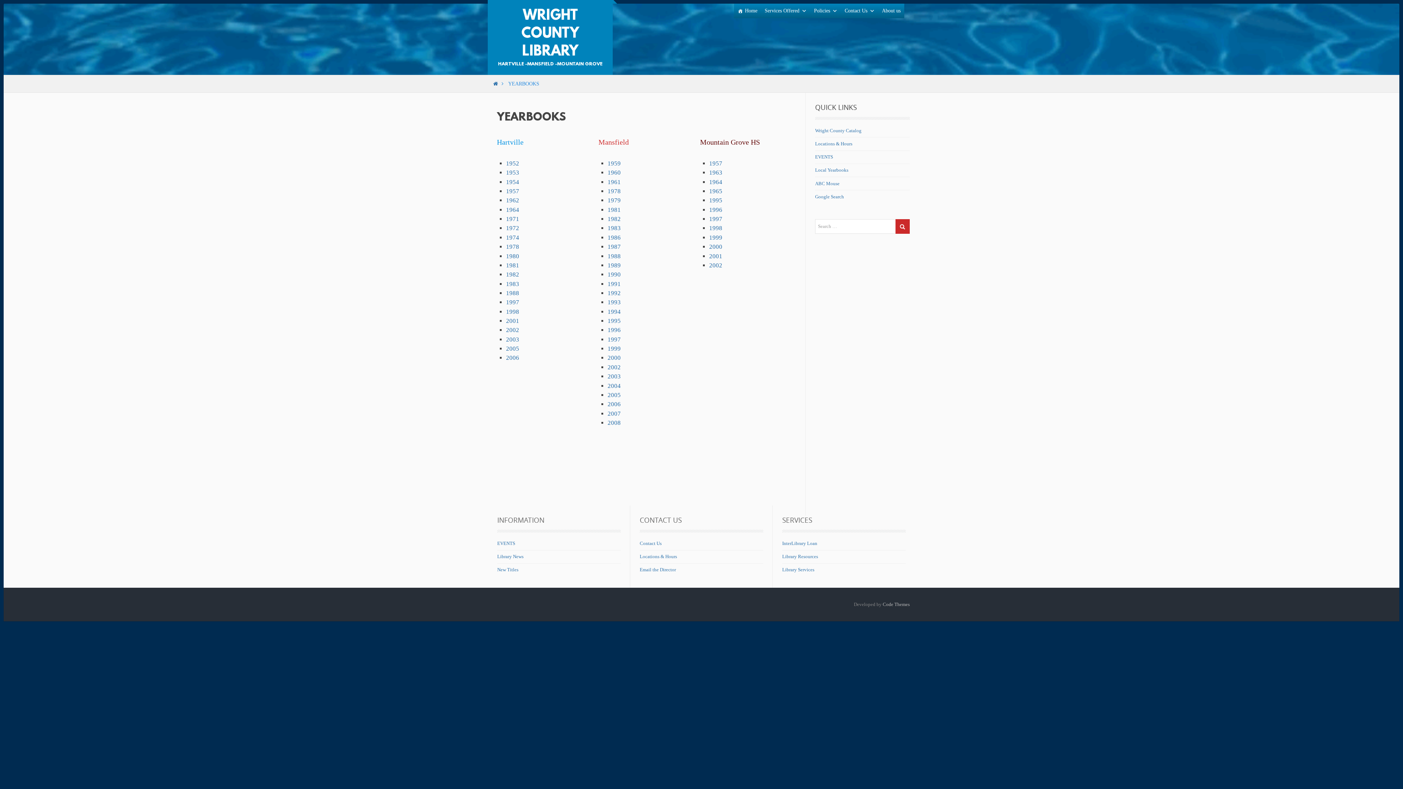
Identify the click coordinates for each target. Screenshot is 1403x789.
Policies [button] (822, 11)
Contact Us (651, 543)
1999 (614, 348)
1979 (614, 200)
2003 (512, 339)
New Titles (507, 569)
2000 (614, 357)
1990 (614, 274)
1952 (512, 163)
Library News (510, 556)
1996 (614, 330)
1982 (512, 274)
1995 (614, 320)
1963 (715, 172)
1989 (614, 265)
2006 (512, 357)
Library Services (798, 569)
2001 (512, 320)
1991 (614, 284)
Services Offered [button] (782, 11)
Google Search (829, 196)
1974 (512, 237)
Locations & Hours (833, 143)
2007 (614, 413)
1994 (614, 311)
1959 (614, 163)
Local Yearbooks (831, 170)
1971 (512, 219)
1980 (512, 256)
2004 (614, 385)
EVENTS (824, 157)
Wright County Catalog (838, 130)
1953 (512, 172)
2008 (614, 422)
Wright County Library (550, 34)
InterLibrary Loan (799, 543)
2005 (512, 348)
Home (751, 11)
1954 (512, 182)
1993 (614, 302)
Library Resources (800, 556)
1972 (512, 228)
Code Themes (896, 604)
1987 (614, 246)
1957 (512, 191)
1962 (512, 200)
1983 (512, 284)
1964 (512, 209)
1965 (715, 191)
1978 (512, 246)
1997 (512, 302)
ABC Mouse (827, 183)
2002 (512, 330)
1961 (614, 182)
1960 (614, 172)
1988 (512, 293)
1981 (512, 265)
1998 (512, 311)
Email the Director (658, 569)
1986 (614, 237)
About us (891, 11)
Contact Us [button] (856, 11)
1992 (614, 293)
